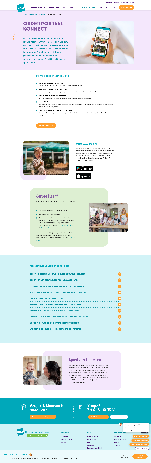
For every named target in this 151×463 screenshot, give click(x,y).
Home (89, 432)
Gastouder (74, 7)
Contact (116, 2)
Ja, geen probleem (140, 456)
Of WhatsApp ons (97, 417)
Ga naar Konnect (45, 125)
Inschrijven (125, 7)
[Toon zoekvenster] (115, 7)
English (132, 2)
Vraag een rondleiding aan (41, 417)
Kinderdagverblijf (38, 7)
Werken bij (103, 7)
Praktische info (88, 7)
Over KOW (109, 2)
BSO (64, 7)
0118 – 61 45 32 (46, 227)
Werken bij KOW (66, 439)
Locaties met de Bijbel (94, 448)
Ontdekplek (124, 2)
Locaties (116, 442)
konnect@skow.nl (65, 225)
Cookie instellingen (124, 456)
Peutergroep (54, 7)
